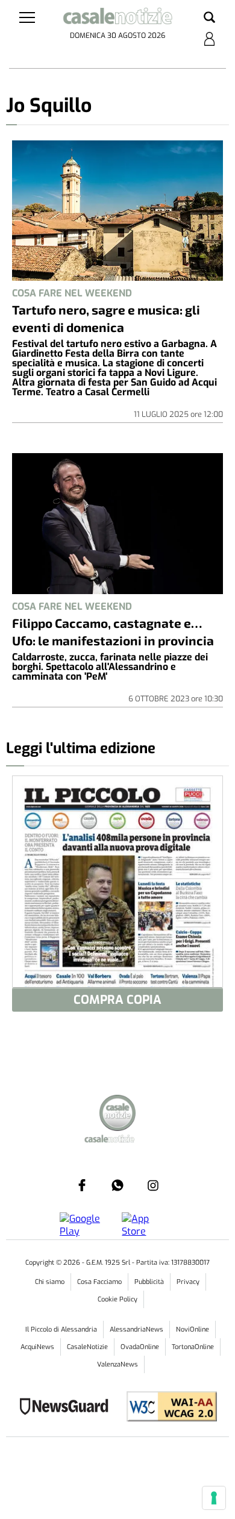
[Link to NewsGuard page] (68, 1407)
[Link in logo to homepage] (117, 18)
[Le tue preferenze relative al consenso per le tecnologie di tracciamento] (213, 1497)
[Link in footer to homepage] (117, 1114)
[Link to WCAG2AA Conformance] (167, 1407)
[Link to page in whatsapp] (117, 1185)
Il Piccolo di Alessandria (61, 1329)
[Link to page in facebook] (82, 1185)
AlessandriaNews (136, 1329)
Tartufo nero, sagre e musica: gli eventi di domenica (106, 318)
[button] (209, 18)
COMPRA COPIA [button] (117, 1000)
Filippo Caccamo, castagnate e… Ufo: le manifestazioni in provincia (113, 631)
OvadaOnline (140, 1346)
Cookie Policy (117, 1299)
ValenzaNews (117, 1364)
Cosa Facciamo (99, 1281)
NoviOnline (192, 1329)
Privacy (188, 1281)
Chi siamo (49, 1281)
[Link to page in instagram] (153, 1185)
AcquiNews (37, 1346)
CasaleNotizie (87, 1346)
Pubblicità (149, 1281)
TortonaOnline (193, 1346)
